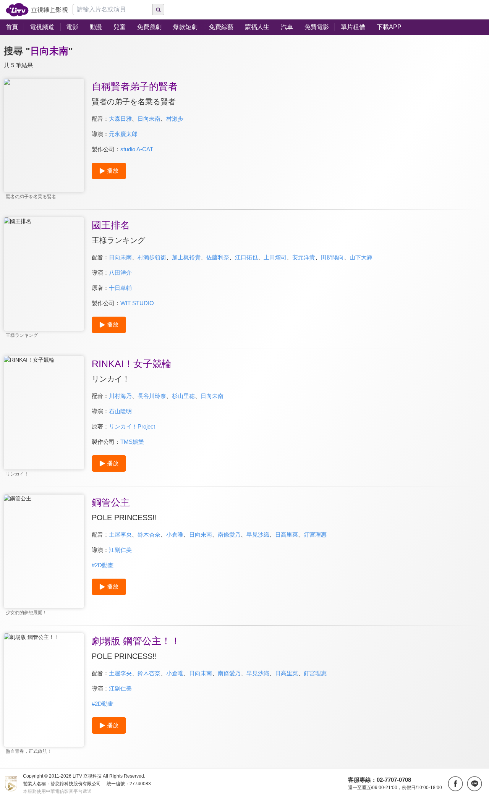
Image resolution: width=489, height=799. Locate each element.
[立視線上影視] (37, 9)
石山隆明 (120, 411)
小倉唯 (174, 534)
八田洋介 (120, 272)
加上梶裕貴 (186, 257)
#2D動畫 (102, 565)
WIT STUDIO (137, 303)
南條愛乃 (229, 534)
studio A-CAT (136, 149)
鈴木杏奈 (149, 534)
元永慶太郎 (123, 134)
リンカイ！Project (132, 426)
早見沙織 (257, 534)
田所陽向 (332, 257)
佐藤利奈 (217, 257)
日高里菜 (286, 534)
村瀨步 (174, 118)
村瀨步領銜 (152, 257)
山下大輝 (361, 257)
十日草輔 (120, 288)
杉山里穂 (183, 396)
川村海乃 (120, 396)
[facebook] (455, 783)
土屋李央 (120, 534)
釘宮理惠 (315, 534)
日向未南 (149, 118)
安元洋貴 (303, 257)
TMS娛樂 (132, 441)
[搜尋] (158, 9)
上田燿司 (275, 257)
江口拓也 (246, 257)
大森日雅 (120, 118)
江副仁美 (120, 550)
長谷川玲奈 (152, 396)
